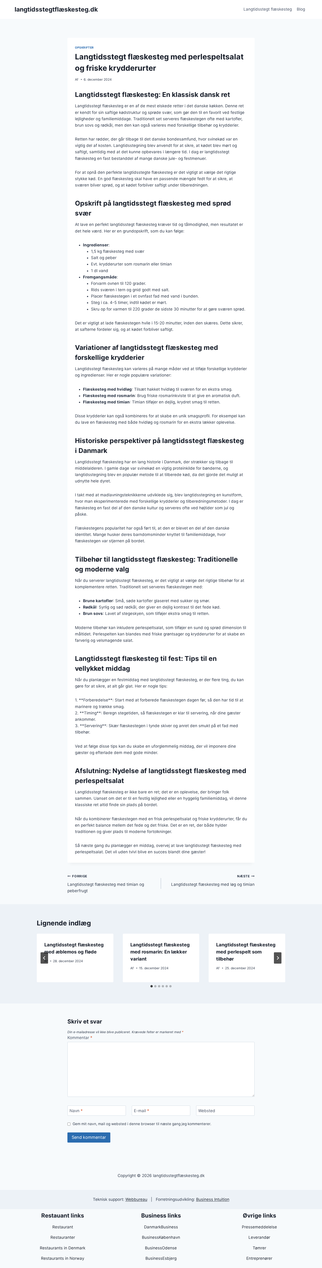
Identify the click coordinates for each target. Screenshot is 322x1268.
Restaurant (62, 1227)
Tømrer (259, 1248)
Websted (206, 1110)
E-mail (141, 1110)
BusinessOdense (161, 1248)
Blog (301, 9)
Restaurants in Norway (62, 1258)
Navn (76, 1110)
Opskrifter (84, 47)
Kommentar (79, 1037)
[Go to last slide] (44, 958)
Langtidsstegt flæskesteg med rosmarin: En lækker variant (160, 952)
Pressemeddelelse (259, 1227)
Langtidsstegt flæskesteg (268, 9)
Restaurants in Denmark (62, 1248)
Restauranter (62, 1237)
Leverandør (259, 1237)
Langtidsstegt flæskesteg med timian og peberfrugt (105, 883)
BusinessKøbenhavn (161, 1237)
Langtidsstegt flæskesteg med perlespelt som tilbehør (246, 952)
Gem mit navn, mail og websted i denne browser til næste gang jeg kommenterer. (142, 1124)
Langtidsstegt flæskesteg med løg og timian (213, 880)
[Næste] (277, 958)
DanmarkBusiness (161, 1227)
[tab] (151, 986)
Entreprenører (259, 1258)
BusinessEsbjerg (161, 1258)
